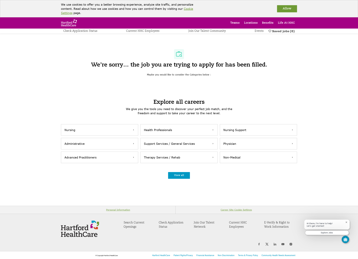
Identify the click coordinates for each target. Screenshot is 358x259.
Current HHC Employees (142, 31)
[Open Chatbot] (345, 239)
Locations (251, 23)
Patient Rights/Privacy (183, 255)
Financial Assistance (205, 255)
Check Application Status (80, 31)
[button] (179, 175)
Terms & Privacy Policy (248, 255)
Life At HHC (286, 23)
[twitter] (267, 244)
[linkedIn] (275, 244)
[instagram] (291, 244)
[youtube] (283, 244)
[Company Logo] (69, 22)
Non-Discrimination (226, 255)
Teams (235, 23)
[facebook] (259, 244)
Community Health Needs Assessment (278, 255)
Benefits (267, 23)
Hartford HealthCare (161, 255)
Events (259, 31)
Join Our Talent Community (207, 31)
